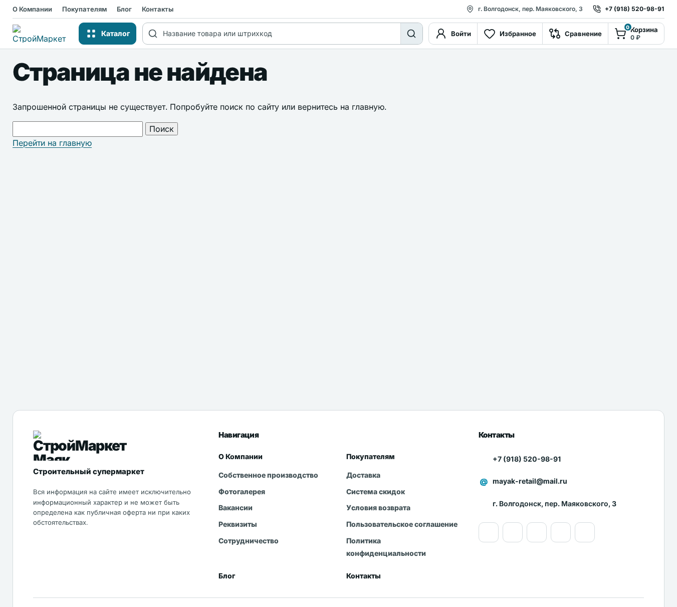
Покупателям (84, 9)
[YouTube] (489, 532)
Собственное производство (268, 475)
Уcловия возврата (378, 507)
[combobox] (281, 33)
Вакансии (235, 507)
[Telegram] (585, 532)
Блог (124, 9)
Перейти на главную (52, 143)
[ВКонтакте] (561, 532)
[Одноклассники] (513, 532)
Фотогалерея (241, 491)
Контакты (157, 9)
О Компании (32, 9)
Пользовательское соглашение (402, 524)
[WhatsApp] (537, 532)
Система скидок (375, 491)
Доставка (363, 475)
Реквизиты (237, 524)
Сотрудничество (248, 540)
